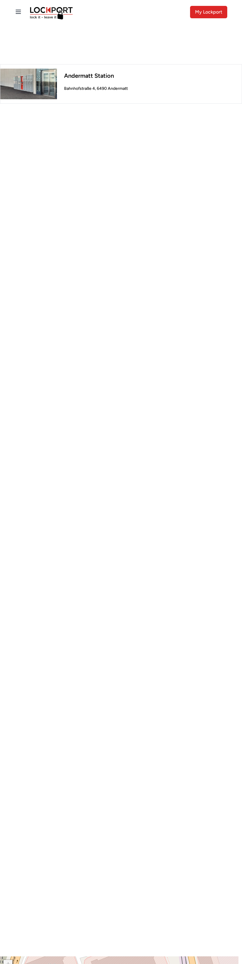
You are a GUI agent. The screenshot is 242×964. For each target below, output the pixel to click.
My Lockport (208, 12)
